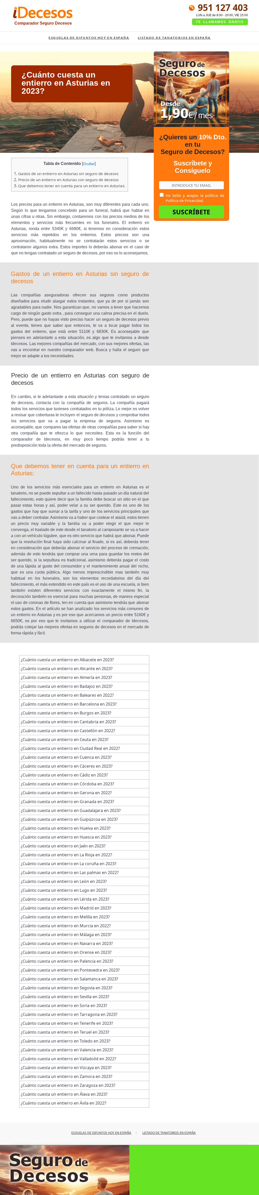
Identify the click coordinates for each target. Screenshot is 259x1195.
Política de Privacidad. (185, 200)
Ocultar (89, 164)
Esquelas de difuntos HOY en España (89, 38)
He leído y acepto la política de (195, 198)
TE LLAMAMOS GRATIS (220, 22)
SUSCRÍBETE (191, 211)
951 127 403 (222, 7)
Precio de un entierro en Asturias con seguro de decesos (66, 179)
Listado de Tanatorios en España (174, 38)
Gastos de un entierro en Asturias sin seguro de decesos (66, 173)
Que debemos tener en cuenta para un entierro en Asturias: (69, 185)
